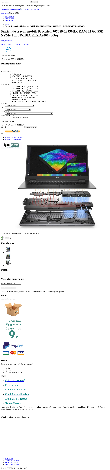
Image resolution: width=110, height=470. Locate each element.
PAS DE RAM (17, 82)
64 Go (24, 80)
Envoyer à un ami (7, 41)
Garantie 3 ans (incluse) (20, 118)
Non (9, 370)
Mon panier (5, 13)
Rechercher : (5, 2)
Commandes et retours (12, 464)
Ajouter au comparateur (13, 139)
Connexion (9, 20)
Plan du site (9, 459)
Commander (9, 19)
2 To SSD (25, 95)
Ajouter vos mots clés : (8, 283)
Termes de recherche (12, 461)
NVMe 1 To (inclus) (19, 99)
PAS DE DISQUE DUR (29, 102)
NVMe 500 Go (25, 97)
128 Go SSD (25, 89)
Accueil (7, 24)
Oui (9, 368)
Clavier (4, 103)
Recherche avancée (11, 462)
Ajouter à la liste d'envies (13, 137)
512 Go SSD (25, 87)
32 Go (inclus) (16, 74)
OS (2, 107)
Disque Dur (5, 84)
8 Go (22, 76)
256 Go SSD (25, 91)
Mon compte (9, 17)
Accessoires (5, 111)
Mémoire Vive (6, 72)
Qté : (2, 127)
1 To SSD (24, 93)
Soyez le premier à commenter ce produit (15, 44)
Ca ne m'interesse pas (15, 372)
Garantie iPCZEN (7, 115)
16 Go (22, 78)
